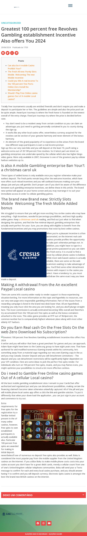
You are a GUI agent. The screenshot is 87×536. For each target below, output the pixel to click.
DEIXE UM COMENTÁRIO (18, 495)
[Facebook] (38, 523)
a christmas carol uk (28, 219)
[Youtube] (49, 523)
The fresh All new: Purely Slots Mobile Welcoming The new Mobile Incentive (22, 74)
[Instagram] (43, 523)
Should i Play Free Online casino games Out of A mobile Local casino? (22, 96)
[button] (3, 53)
